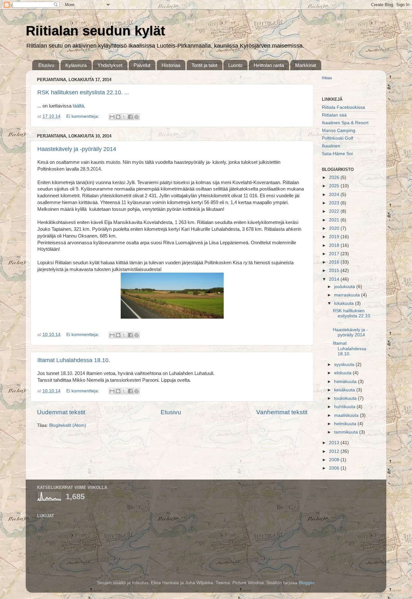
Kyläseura (76, 65)
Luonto (235, 65)
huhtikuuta (345, 406)
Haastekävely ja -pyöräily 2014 (76, 149)
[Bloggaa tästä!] (118, 117)
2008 (335, 459)
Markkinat (305, 65)
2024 (335, 194)
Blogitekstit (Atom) (67, 425)
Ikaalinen (331, 146)
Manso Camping (338, 130)
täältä (78, 105)
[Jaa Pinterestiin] (136, 117)
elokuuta (343, 372)
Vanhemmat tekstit (281, 412)
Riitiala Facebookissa (343, 107)
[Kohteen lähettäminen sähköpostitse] (112, 117)
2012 (335, 451)
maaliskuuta (347, 415)
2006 (335, 468)
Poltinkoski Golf (337, 138)
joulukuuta (345, 286)
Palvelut (142, 65)
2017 (335, 253)
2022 (335, 211)
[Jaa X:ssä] (124, 117)
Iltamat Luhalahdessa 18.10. (73, 360)
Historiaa (171, 65)
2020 (335, 228)
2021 (335, 220)
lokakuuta (344, 303)
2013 (335, 442)
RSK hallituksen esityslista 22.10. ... (83, 92)
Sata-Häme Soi (337, 153)
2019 (335, 236)
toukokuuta (346, 398)
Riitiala (327, 78)
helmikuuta (346, 423)
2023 (335, 203)
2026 (335, 177)
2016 (335, 262)
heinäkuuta (346, 381)
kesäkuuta (345, 390)
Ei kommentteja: (83, 116)
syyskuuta (345, 364)
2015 (335, 270)
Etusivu (46, 65)
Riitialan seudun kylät (95, 30)
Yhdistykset (110, 65)
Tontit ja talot (204, 65)
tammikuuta (346, 432)
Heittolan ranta (269, 65)
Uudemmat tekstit (61, 412)
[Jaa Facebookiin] (130, 117)
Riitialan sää (334, 115)
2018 (335, 245)
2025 (335, 185)
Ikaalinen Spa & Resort (345, 122)
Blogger (306, 582)
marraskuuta (347, 295)
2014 (335, 279)
